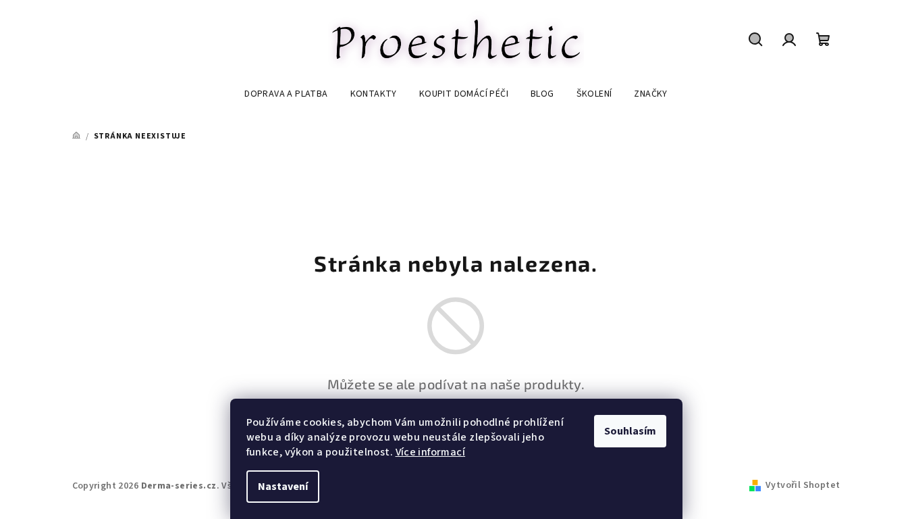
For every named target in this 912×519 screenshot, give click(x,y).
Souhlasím (630, 431)
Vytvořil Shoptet (803, 485)
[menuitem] (286, 93)
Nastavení (283, 486)
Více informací (431, 452)
